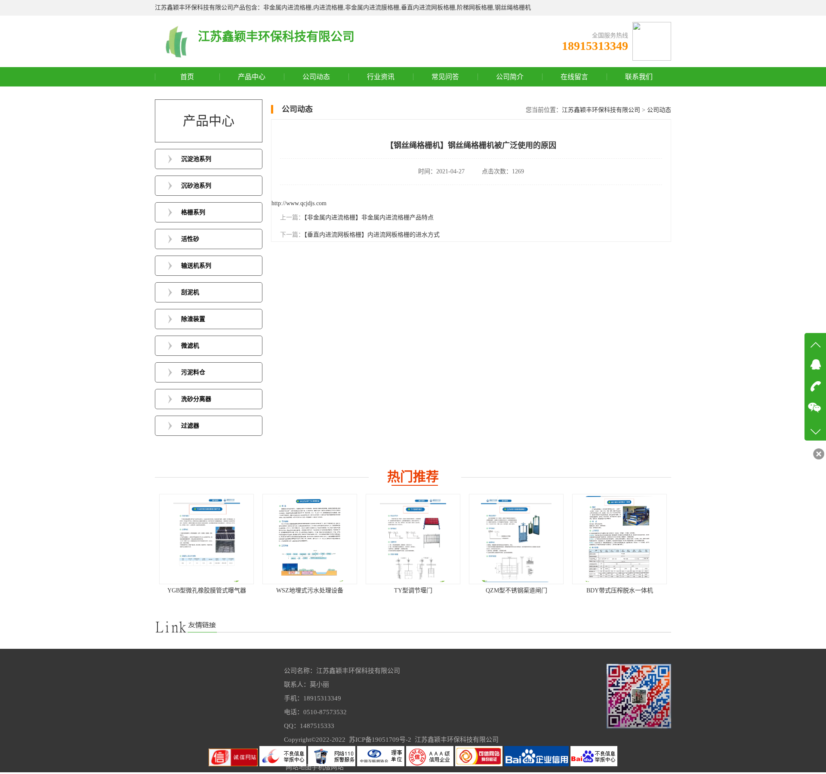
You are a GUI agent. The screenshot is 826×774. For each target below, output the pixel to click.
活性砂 (190, 239)
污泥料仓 (193, 372)
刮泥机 (190, 292)
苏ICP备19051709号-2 (380, 739)
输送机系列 (196, 265)
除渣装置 (193, 319)
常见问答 (445, 76)
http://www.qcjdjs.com (299, 203)
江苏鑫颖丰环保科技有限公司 (601, 110)
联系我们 (639, 76)
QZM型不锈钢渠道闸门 (432, 590)
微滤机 (190, 345)
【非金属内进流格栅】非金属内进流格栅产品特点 (369, 217)
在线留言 (574, 76)
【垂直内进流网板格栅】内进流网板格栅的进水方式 (372, 234)
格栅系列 (193, 212)
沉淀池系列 (196, 159)
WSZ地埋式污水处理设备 (225, 590)
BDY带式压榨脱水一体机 (535, 590)
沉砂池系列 (196, 185)
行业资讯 (381, 76)
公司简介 (510, 76)
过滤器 (190, 425)
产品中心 (251, 76)
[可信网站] (479, 764)
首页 (187, 76)
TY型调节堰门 (329, 590)
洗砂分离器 (196, 399)
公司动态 (316, 76)
